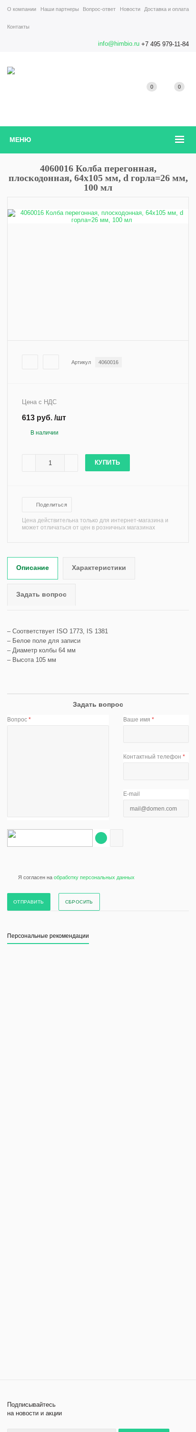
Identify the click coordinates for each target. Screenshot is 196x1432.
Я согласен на (76, 877)
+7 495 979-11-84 (165, 44)
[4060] (98, 219)
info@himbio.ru (118, 43)
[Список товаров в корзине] (179, 97)
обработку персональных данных (94, 877)
